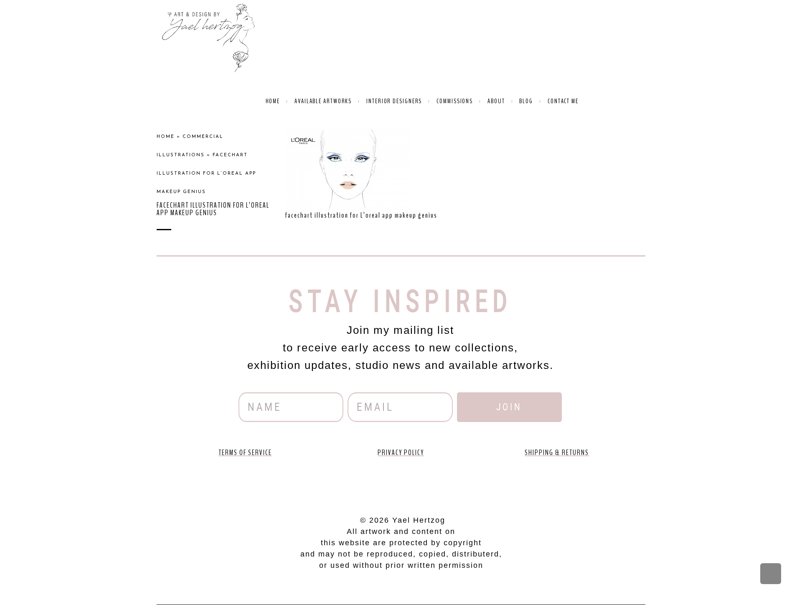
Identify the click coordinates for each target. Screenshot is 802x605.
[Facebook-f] (353, 483)
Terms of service (245, 452)
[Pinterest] (401, 483)
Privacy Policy (401, 452)
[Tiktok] (448, 483)
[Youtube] (377, 483)
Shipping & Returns (557, 452)
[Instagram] (424, 483)
